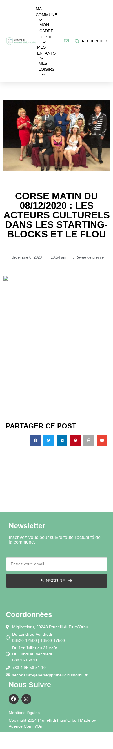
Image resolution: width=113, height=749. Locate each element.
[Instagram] (26, 699)
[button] (35, 440)
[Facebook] (14, 699)
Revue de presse (89, 257)
